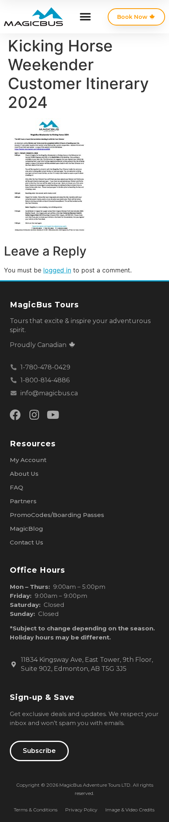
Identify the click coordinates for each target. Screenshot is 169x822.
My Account (28, 460)
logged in (57, 270)
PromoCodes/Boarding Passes (57, 515)
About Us (24, 473)
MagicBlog (26, 528)
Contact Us (26, 542)
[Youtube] (53, 414)
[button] (85, 17)
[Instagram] (34, 414)
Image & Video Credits (129, 810)
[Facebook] (15, 414)
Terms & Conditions (35, 810)
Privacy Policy (81, 810)
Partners (23, 501)
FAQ (16, 487)
